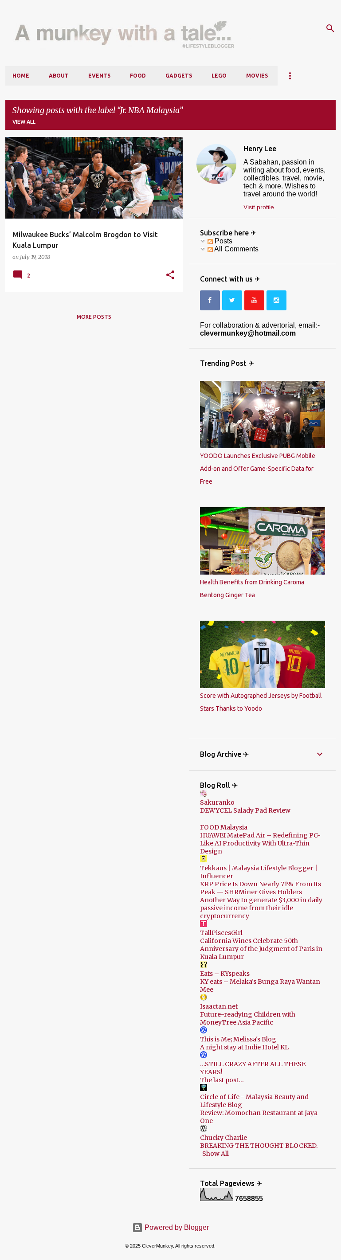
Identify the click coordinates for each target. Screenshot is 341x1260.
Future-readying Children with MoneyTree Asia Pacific (247, 1018)
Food (138, 75)
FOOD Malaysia (223, 827)
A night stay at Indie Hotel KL (244, 1047)
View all (23, 122)
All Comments (236, 249)
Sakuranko (217, 802)
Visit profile (258, 207)
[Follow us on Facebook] (210, 300)
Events (99, 75)
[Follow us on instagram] (276, 300)
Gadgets (178, 75)
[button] (170, 275)
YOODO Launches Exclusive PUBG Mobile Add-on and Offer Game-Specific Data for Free (257, 468)
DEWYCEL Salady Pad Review (245, 810)
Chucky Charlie (223, 1138)
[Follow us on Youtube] (254, 300)
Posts (222, 241)
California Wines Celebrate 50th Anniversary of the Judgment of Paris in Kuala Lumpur (261, 949)
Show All (215, 1154)
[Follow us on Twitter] (232, 300)
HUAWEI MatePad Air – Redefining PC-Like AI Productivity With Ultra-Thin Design (260, 843)
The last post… (222, 1080)
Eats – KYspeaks (225, 974)
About (59, 75)
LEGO (219, 75)
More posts (94, 317)
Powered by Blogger (176, 1227)
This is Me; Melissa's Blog (238, 1039)
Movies (257, 75)
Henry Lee (259, 149)
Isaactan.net (219, 1006)
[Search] (330, 28)
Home (20, 75)
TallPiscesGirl (221, 933)
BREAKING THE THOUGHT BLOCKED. (258, 1146)
